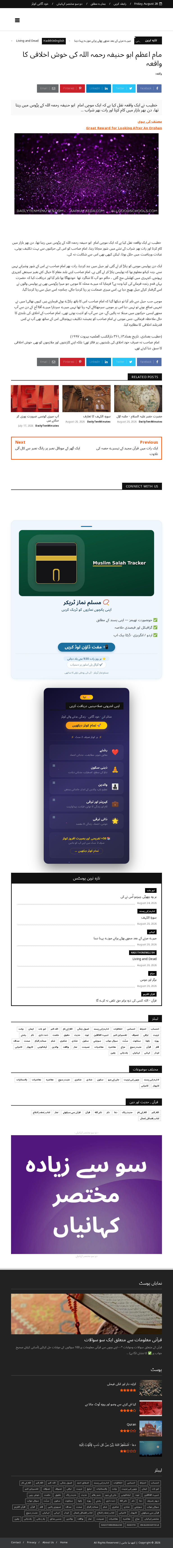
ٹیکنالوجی (42, 1047)
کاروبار (30, 1047)
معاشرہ (112, 1047)
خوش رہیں (34, 1495)
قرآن (148, 1047)
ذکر (32, 1035)
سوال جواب (112, 1041)
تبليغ (89, 1489)
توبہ (87, 1035)
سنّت (125, 1041)
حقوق (67, 1035)
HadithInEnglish (79, 41)
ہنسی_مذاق (55, 1519)
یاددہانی (124, 1053)
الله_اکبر (155, 1112)
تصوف (135, 1035)
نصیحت (86, 1047)
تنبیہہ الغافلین (101, 1035)
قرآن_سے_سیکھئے (72, 1112)
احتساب (155, 1029)
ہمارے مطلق (98, 4)
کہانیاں (136, 1053)
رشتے (23, 1035)
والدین (55, 1047)
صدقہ (16, 1041)
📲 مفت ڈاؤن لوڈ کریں (86, 647)
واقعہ (158, 73)
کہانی (152, 932)
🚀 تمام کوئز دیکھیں (86, 725)
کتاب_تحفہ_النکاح (41, 1112)
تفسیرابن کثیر (120, 1035)
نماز (75, 1047)
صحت (27, 1041)
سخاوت (137, 1041)
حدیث (77, 1035)
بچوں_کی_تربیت (131, 1079)
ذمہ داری (43, 1035)
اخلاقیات (118, 1029)
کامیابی (18, 1047)
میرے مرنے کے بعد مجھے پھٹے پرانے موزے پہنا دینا (128, 41)
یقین (113, 1053)
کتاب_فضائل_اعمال (149, 1118)
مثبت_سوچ (135, 1047)
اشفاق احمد (83, 1483)
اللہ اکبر (54, 1029)
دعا (115, 1112)
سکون (85, 1041)
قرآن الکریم (149, 994)
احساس (131, 1029)
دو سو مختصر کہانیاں (70, 4)
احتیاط (143, 1029)
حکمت (56, 1035)
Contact (16, 1542)
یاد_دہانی (40, 1519)
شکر (53, 1041)
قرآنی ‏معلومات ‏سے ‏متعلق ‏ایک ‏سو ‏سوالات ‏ (122, 1340)
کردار (157, 1053)
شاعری (63, 1041)
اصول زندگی (83, 1029)
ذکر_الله (98, 1112)
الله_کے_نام (68, 1029)
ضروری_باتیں (54, 1507)
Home (64, 1542)
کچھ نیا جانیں (144, 21)
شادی (75, 1041)
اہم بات (151, 890)
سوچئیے (97, 1041)
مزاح (29, 41)
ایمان (31, 1029)
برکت (21, 1029)
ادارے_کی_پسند (147, 911)
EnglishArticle (149, 1525)
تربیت (156, 1035)
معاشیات (99, 1047)
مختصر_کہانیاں (151, 1519)
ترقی (145, 1035)
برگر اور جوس (13, 41)
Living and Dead (53, 41)
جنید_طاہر (96, 1495)
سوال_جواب (153, 1507)
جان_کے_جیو (113, 1079)
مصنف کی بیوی (150, 121)
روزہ (157, 1041)
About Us (48, 1542)
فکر (157, 1047)
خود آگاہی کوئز (40, 4)
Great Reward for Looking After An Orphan (124, 128)
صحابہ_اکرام (40, 1041)
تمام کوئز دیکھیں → (86, 851)
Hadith (131, 1525)
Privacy (31, 1542)
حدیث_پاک (127, 1112)
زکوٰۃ (148, 1041)
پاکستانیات (21, 1079)
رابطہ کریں (120, 4)
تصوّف (46, 1489)
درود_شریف (153, 1501)
